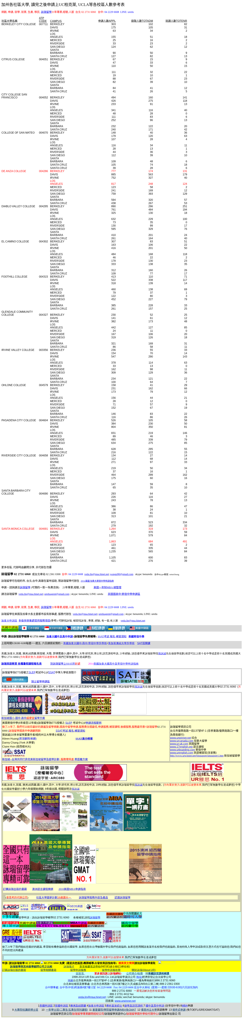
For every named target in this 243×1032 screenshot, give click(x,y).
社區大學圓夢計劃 (53, 897)
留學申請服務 (78, 970)
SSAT (51, 672)
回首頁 (80, 973)
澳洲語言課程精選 (42, 889)
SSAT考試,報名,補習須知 (112, 636)
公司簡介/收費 (134, 973)
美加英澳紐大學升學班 (121, 643)
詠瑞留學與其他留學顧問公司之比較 (31, 966)
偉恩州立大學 (149, 1009)
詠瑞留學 (46, 12)
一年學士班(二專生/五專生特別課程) (67, 1009)
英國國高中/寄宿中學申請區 (124, 594)
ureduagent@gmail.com (56, 594)
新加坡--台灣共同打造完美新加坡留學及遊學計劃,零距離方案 (45, 759)
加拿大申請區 (9, 620)
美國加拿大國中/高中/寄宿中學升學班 (85, 643)
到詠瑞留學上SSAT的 (65, 663)
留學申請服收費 (111, 970)
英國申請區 (61, 1005)
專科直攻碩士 (114, 1005)
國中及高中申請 (155, 1005)
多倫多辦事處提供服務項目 (34, 620)
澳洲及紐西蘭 (78, 1005)
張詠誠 (162, 653)
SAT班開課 (143, 643)
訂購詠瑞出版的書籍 (15, 889)
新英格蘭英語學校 (90, 966)
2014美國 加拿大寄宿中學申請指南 (97, 581)
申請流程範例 (93, 722)
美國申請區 (46, 1005)
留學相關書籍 (48, 970)
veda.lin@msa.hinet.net (96, 574)
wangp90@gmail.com (121, 574)
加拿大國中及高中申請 (59, 636)
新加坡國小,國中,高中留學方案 (23, 718)
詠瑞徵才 (69, 966)
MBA (185, 1005)
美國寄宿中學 (136, 636)
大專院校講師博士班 (26, 1009)
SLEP (32, 672)
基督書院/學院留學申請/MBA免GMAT (114, 1009)
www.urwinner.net (125, 1000)
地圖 (70, 980)
